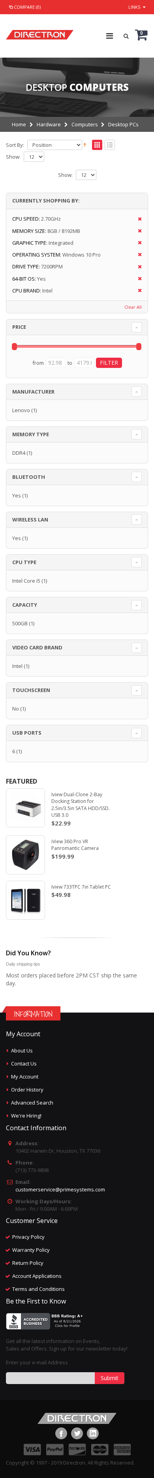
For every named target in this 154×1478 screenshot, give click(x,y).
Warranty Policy (31, 1249)
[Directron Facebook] (61, 1433)
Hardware (49, 124)
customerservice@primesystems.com (60, 1189)
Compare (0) (27, 7)
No (15, 708)
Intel (17, 666)
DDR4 (18, 452)
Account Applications (37, 1275)
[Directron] (39, 32)
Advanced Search (32, 1102)
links (134, 7)
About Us (22, 1050)
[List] (110, 145)
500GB (20, 623)
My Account (24, 1076)
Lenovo (21, 410)
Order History (27, 1089)
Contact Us (24, 1063)
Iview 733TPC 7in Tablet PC (81, 886)
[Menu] (109, 35)
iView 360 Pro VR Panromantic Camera (75, 845)
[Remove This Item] (137, 219)
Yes (16, 495)
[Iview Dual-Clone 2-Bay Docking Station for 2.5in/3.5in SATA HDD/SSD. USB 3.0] (25, 808)
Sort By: (15, 145)
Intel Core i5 (26, 580)
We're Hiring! (26, 1115)
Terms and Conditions (38, 1288)
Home (19, 124)
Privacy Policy (28, 1236)
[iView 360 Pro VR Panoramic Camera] (25, 855)
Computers (84, 124)
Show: (13, 156)
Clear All (133, 307)
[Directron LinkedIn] (93, 1433)
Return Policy (27, 1262)
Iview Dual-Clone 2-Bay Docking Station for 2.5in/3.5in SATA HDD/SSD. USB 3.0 (80, 805)
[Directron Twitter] (77, 1433)
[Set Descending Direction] (84, 144)
